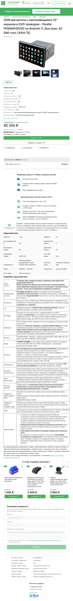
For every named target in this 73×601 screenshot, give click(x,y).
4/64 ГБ (8, 82)
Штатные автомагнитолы (21, 17)
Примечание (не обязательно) (15, 529)
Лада (34, 17)
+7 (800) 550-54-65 (35, 587)
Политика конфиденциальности (42, 576)
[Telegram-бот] (31, 595)
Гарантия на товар (17, 563)
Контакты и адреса (36, 583)
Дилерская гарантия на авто (20, 568)
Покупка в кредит (16, 571)
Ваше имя (10, 514)
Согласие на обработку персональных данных (47, 574)
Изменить (24, 159)
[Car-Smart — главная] (13, 2)
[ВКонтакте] (37, 595)
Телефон (10, 521)
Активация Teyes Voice (40, 568)
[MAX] (34, 595)
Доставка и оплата (17, 557)
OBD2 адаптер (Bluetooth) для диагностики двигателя (14, 479)
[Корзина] (48, 3)
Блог (34, 563)
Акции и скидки (16, 574)
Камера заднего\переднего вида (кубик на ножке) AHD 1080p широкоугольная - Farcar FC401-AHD (59, 481)
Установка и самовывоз (18, 560)
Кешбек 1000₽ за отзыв (18, 576)
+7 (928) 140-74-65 (35, 589)
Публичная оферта (39, 571)
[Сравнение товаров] (69, 3)
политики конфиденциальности (45, 540)
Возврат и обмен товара (18, 566)
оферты (35, 540)
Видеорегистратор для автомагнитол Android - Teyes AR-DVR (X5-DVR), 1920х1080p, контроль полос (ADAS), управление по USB (35, 482)
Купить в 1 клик (36, 138)
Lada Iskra (42, 17)
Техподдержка (37, 557)
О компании (37, 560)
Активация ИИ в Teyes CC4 (41, 566)
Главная (6, 17)
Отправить (36, 547)
